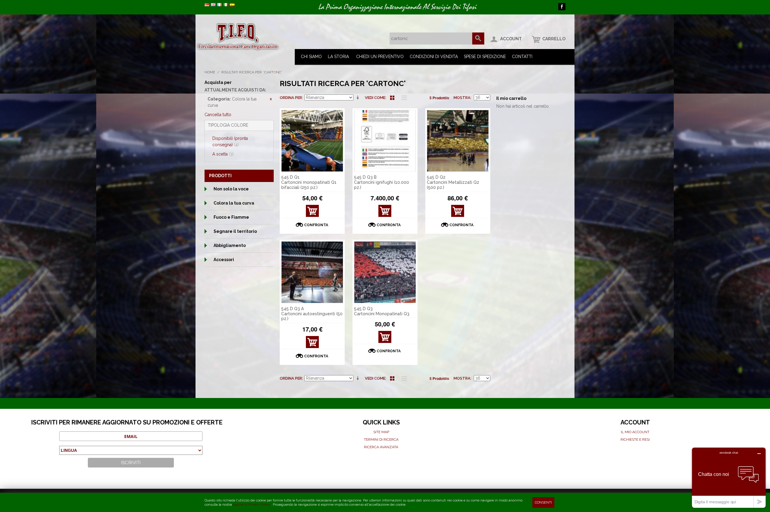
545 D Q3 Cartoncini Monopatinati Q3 (381, 311)
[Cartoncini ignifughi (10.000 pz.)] (385, 141)
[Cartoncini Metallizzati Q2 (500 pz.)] (458, 141)
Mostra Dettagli (312, 212)
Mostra (462, 97)
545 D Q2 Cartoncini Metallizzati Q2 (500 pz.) (453, 182)
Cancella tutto (218, 114)
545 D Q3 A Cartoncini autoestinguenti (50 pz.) (312, 313)
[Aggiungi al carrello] (384, 211)
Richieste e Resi (635, 439)
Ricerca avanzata (381, 447)
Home (210, 72)
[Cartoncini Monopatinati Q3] (385, 272)
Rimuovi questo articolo (271, 99)
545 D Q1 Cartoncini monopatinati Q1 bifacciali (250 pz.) (309, 182)
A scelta (223, 154)
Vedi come (375, 97)
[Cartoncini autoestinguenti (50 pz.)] (312, 272)
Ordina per (291, 97)
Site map (381, 432)
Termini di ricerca (381, 439)
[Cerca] (478, 38)
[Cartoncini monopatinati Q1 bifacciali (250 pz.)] (312, 141)
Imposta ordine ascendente (358, 97)
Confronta (316, 225)
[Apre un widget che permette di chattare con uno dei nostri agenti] (729, 477)
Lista (402, 97)
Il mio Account (635, 432)
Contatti (522, 56)
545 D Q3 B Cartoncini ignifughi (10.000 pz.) (381, 182)
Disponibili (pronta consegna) (230, 141)
